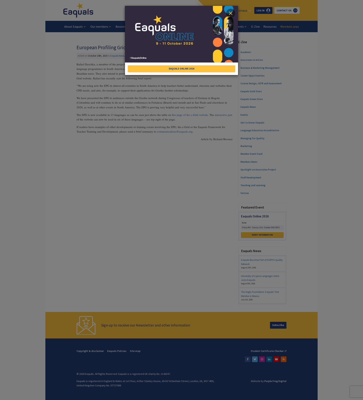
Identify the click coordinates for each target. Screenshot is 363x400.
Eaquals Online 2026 (181, 68)
